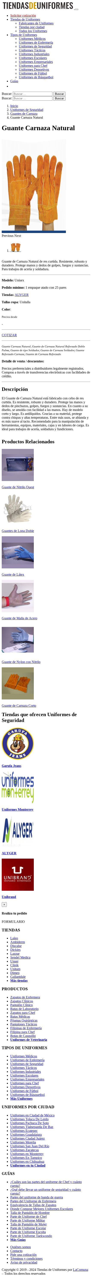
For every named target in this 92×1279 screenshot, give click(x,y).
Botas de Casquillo (23, 1036)
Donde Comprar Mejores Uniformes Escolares (41, 1209)
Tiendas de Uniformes (25, 19)
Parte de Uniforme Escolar (28, 1228)
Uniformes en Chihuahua (27, 1161)
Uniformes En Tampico (26, 1157)
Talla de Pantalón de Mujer (28, 1224)
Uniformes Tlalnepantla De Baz (31, 1127)
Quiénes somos (20, 1247)
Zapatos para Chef (22, 1013)
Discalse (16, 946)
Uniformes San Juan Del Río (29, 1146)
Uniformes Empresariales (36, 62)
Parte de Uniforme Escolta (28, 1232)
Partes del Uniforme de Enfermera (33, 1201)
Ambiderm (17, 942)
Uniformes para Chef (33, 65)
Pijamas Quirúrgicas (23, 1020)
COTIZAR (9, 335)
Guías (14, 81)
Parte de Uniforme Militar (27, 1220)
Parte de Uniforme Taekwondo (31, 1236)
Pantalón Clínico (21, 1005)
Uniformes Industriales (34, 54)
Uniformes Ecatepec (24, 1131)
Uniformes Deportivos (34, 69)
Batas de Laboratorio (24, 1009)
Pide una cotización (23, 1255)
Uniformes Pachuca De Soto (29, 1123)
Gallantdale (18, 977)
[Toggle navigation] (76, 9)
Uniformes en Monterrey (27, 1154)
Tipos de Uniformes (23, 35)
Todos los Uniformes (33, 31)
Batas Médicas (20, 1016)
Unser (14, 961)
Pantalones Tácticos (23, 1024)
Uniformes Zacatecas (24, 1150)
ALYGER (22, 295)
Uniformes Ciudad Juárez (27, 1138)
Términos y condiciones (26, 1258)
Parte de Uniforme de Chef (28, 1216)
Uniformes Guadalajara (26, 1134)
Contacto (16, 1251)
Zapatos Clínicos (21, 1001)
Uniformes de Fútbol (33, 73)
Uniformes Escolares (33, 58)
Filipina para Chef (22, 1032)
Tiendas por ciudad (32, 27)
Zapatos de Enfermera (25, 997)
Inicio (14, 106)
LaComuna (80, 1270)
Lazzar (14, 953)
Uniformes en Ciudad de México (32, 1115)
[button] (8, 236)
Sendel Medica (20, 957)
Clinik (14, 965)
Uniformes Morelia (23, 1142)
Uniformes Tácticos (32, 50)
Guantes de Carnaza (23, 113)
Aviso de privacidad (23, 1262)
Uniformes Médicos (32, 38)
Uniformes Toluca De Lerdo (29, 1119)
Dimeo (14, 973)
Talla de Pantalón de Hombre (30, 1213)
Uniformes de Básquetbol (36, 77)
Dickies (15, 950)
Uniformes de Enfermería (36, 42)
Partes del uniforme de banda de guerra (36, 1197)
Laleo (14, 938)
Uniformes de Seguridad (35, 46)
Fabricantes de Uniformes (36, 23)
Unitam (15, 969)
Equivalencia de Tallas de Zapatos (33, 1205)
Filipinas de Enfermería (26, 1028)
